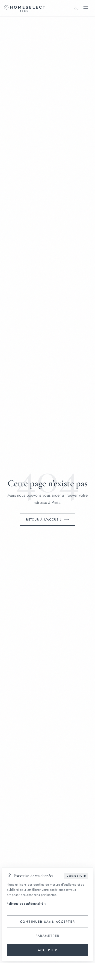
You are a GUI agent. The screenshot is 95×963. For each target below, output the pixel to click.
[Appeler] (75, 8)
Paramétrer (48, 935)
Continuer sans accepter (47, 921)
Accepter (47, 950)
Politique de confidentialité (25, 903)
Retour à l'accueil (44, 519)
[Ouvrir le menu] (85, 8)
